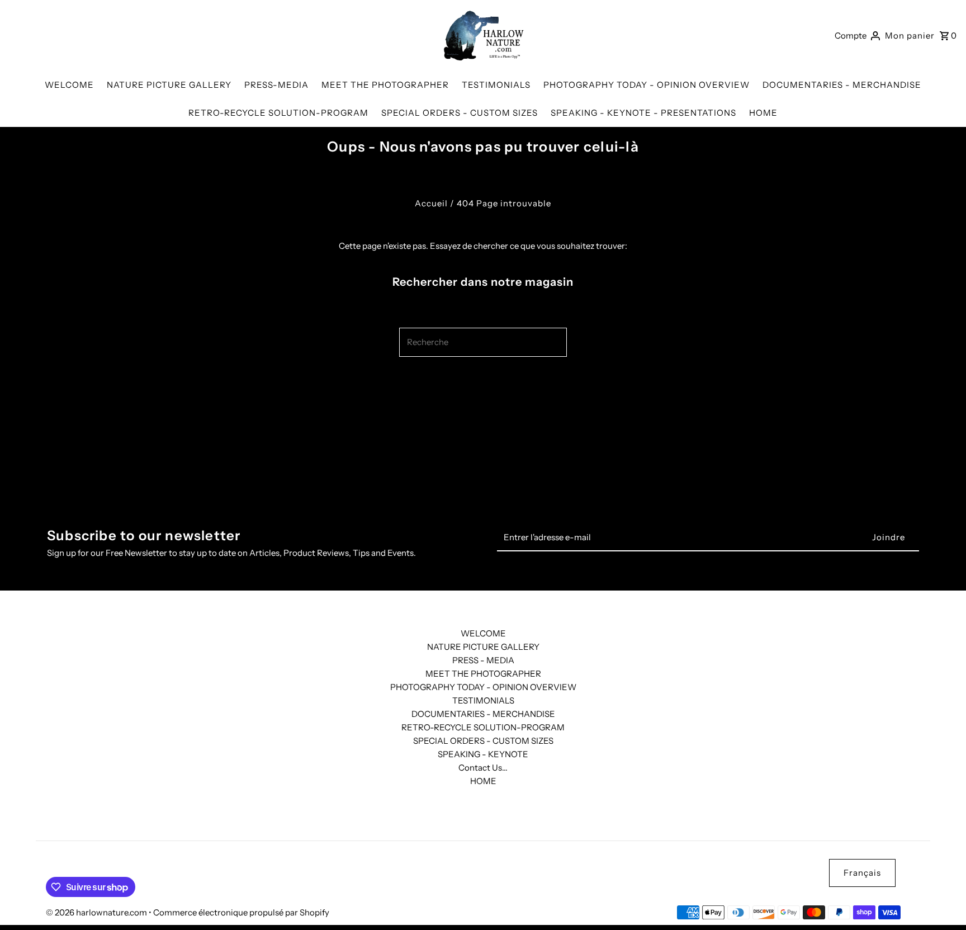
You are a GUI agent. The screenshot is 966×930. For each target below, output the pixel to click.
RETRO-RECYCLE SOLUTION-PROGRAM (483, 727)
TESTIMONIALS (483, 700)
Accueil (431, 203)
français (862, 872)
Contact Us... (483, 767)
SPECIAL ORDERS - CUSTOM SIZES (483, 740)
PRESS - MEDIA (483, 660)
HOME (483, 781)
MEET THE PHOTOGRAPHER (483, 673)
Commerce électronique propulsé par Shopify (241, 912)
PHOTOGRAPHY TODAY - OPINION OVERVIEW (483, 687)
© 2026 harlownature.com (97, 912)
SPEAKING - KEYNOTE (483, 754)
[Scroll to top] (942, 900)
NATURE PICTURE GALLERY (483, 646)
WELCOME (483, 633)
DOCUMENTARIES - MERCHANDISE (483, 714)
